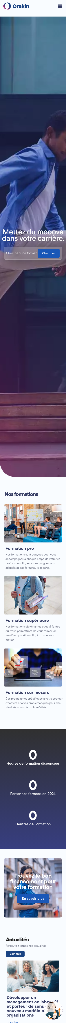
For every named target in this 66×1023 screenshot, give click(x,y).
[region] (33, 985)
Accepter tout (33, 991)
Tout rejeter (33, 1015)
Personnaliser (33, 1003)
